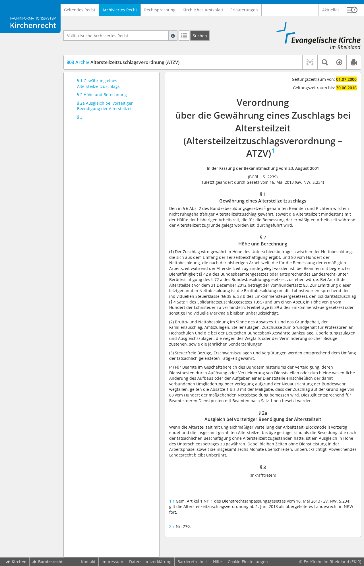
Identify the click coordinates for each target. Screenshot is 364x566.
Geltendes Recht (79, 10)
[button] (352, 10)
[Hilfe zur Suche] (172, 35)
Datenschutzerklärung (150, 561)
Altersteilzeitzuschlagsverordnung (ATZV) (123, 62)
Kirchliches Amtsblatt (203, 10)
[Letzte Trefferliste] (184, 35)
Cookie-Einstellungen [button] (248, 561)
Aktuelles (331, 10)
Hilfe (217, 561)
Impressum (112, 561)
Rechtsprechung (159, 10)
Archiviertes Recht (119, 10)
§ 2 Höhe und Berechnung (102, 94)
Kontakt (88, 561)
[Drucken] (353, 62)
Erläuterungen (244, 10)
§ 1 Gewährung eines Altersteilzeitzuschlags (98, 83)
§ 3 (79, 117)
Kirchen (19, 561)
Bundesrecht (50, 561)
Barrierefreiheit (192, 561)
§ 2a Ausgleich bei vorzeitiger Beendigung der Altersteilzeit (105, 105)
